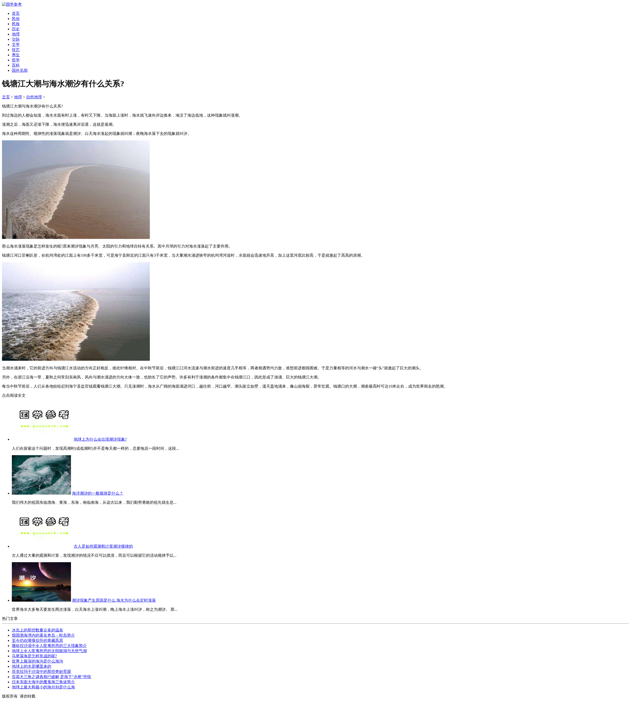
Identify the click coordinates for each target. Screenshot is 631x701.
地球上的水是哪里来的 (31, 666)
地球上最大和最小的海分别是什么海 (43, 687)
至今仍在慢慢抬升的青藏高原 (37, 640)
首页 (16, 13)
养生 (16, 55)
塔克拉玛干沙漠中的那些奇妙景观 (41, 671)
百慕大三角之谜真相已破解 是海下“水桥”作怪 (51, 677)
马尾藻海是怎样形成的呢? (34, 656)
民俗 (16, 19)
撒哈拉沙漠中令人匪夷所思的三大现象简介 (49, 646)
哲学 (16, 60)
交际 (16, 39)
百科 (16, 65)
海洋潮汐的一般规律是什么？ (97, 493)
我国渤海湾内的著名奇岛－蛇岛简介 (43, 635)
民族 (16, 24)
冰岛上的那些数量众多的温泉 (37, 630)
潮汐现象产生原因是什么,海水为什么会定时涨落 (114, 600)
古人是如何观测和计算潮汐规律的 (103, 546)
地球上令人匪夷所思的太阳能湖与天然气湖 (49, 651)
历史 (16, 29)
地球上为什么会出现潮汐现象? (100, 439)
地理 (16, 34)
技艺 (16, 50)
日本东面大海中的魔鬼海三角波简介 (43, 682)
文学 (16, 44)
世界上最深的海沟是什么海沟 (37, 661)
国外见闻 (20, 70)
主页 (6, 97)
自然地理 (34, 97)
